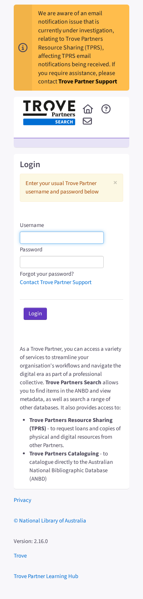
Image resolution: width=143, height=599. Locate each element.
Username (32, 225)
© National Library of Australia (50, 521)
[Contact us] (87, 122)
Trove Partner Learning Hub (46, 576)
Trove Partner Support (87, 81)
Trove (20, 556)
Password (31, 250)
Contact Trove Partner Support (56, 282)
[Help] (106, 110)
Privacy (22, 500)
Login (35, 314)
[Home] (88, 110)
